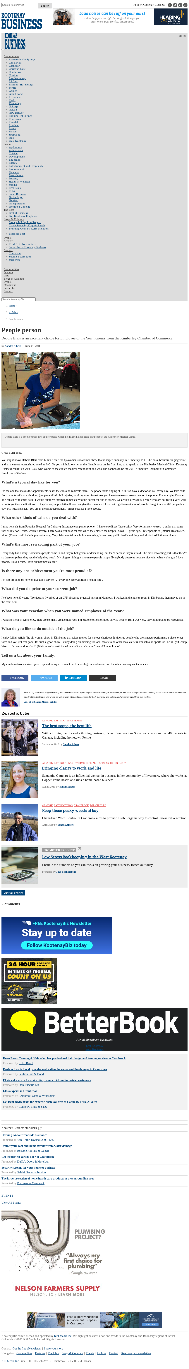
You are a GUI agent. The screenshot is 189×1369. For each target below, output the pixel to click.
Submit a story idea (20, 256)
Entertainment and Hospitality (26, 165)
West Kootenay (17, 140)
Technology (16, 197)
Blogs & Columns (14, 219)
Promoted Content (19, 206)
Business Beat (17, 233)
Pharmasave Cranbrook (30, 1183)
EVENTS (7, 1195)
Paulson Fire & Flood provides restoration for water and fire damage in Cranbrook (55, 1069)
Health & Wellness (19, 181)
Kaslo (12, 100)
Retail (12, 191)
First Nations (16, 175)
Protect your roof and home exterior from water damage (36, 1145)
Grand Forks (16, 93)
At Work (13, 312)
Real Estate (15, 187)
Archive (8, 240)
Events (90, 1353)
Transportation (17, 203)
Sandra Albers (13, 346)
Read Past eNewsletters (22, 244)
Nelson (13, 109)
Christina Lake (17, 68)
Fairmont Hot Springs (21, 84)
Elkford (13, 81)
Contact (8, 250)
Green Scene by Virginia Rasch (27, 225)
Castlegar (14, 65)
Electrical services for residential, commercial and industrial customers (47, 1080)
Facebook (17, 677)
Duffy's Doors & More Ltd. (33, 1161)
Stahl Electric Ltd (29, 1084)
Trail (11, 137)
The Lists (9, 209)
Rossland (14, 125)
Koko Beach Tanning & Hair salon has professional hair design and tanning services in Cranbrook (64, 1058)
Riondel (13, 122)
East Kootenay (17, 78)
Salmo (12, 128)
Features (8, 144)
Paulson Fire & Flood (31, 1074)
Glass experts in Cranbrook (20, 1091)
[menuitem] (98, 59)
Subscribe (14, 259)
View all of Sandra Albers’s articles (40, 702)
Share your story (53, 1348)
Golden (13, 90)
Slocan (13, 131)
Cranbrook (15, 72)
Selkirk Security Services (31, 1172)
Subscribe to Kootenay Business (27, 247)
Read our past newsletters (136, 1353)
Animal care (16, 150)
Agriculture (15, 147)
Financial (14, 172)
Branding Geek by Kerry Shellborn (29, 228)
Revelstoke (15, 119)
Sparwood (14, 134)
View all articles (13, 892)
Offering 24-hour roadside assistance (24, 1135)
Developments (17, 156)
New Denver (16, 112)
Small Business (17, 194)
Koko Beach (26, 1063)
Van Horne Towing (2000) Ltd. (35, 1139)
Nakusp (13, 106)
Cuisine (13, 153)
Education (14, 159)
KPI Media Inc (62, 1336)
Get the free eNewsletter (27, 1348)
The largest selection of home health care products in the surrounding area (47, 1178)
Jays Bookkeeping (66, 871)
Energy (13, 162)
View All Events (11, 1202)
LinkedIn (75, 677)
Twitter (46, 677)
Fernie (12, 87)
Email (104, 677)
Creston (13, 75)
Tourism (13, 200)
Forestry (13, 178)
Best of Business (18, 212)
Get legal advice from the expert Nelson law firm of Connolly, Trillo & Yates (50, 1101)
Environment (16, 169)
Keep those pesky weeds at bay (70, 810)
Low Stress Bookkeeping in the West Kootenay (84, 856)
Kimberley (15, 103)
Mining (13, 184)
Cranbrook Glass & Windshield (37, 1095)
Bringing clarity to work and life (71, 768)
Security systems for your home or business (28, 1167)
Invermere (15, 97)
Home (12, 305)
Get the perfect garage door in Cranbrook (27, 1156)
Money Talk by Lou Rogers (25, 222)
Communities (11, 56)
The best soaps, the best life (67, 725)
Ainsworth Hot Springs (22, 59)
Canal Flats (15, 62)
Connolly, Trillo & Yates (33, 1106)
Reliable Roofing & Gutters (33, 1150)
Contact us (15, 253)
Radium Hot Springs (20, 115)
